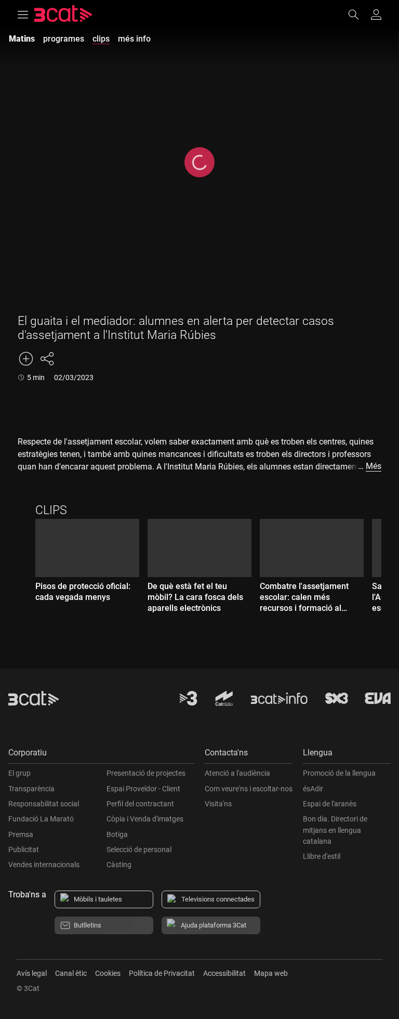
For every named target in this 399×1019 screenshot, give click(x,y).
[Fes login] (376, 14)
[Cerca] (358, 14)
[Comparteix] (46, 358)
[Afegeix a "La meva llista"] (26, 358)
